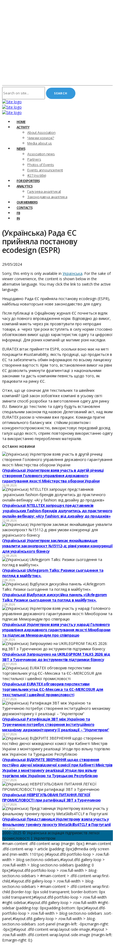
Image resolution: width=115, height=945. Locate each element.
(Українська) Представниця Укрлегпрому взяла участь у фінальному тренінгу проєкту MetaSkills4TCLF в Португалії (56, 822)
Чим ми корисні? (40, 137)
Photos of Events (40, 164)
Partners (34, 159)
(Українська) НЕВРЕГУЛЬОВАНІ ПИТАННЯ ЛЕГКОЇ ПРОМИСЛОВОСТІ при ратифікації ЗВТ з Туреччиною (51, 797)
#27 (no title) (36, 175)
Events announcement (45, 170)
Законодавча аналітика (47, 196)
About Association (41, 132)
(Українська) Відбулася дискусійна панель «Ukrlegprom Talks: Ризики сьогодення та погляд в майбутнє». (54, 597)
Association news (41, 154)
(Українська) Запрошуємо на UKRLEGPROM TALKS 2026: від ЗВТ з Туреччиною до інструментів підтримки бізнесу (56, 657)
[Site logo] (12, 101)
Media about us (39, 143)
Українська (72, 273)
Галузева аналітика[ (44, 191)
